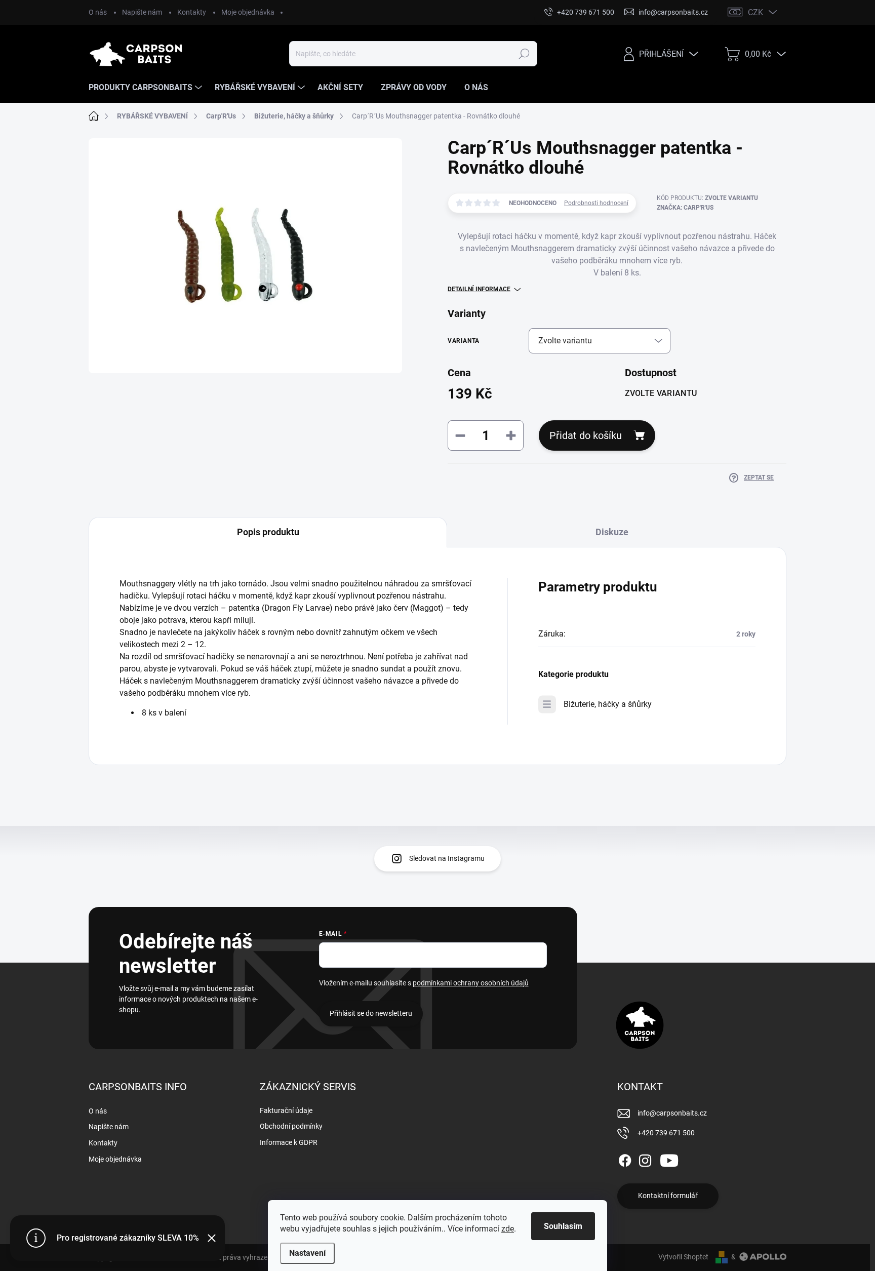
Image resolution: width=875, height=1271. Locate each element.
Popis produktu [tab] (268, 532)
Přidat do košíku (585, 435)
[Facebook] (624, 1158)
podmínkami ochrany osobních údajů (471, 983)
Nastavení (307, 1253)
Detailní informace (479, 289)
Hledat (523, 54)
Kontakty (191, 12)
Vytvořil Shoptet (683, 1257)
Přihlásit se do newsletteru (371, 1013)
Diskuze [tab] (611, 532)
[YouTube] (669, 1158)
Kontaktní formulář (668, 1195)
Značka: (685, 207)
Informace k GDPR (288, 1142)
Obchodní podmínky (291, 1126)
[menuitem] (147, 87)
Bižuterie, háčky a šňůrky (608, 704)
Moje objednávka (247, 12)
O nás (98, 12)
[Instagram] (645, 1158)
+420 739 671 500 (666, 1133)
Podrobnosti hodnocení (596, 203)
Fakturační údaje (286, 1110)
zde (507, 1229)
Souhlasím (563, 1226)
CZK (755, 12)
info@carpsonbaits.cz (672, 1113)
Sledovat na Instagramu (447, 858)
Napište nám (142, 12)
